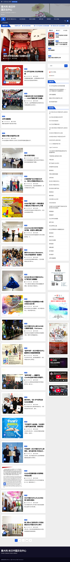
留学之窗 (41, 19)
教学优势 (51, 195)
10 (27, 540)
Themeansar (20, 559)
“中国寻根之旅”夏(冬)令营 (55, 156)
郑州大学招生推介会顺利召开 (16, 56)
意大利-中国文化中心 (11, 19)
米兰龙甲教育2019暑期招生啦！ (57, 229)
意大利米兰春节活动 (54, 188)
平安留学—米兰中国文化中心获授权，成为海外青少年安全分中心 (34, 451)
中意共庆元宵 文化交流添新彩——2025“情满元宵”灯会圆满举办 (61, 44)
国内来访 (51, 170)
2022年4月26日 (6, 121)
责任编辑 (15, 58)
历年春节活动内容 (53, 166)
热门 (59, 30)
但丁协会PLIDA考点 (54, 163)
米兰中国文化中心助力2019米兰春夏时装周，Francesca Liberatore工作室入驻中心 (33, 328)
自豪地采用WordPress (5, 559)
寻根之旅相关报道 (53, 174)
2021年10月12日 (29, 158)
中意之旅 (51, 159)
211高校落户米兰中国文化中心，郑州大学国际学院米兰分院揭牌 (34, 181)
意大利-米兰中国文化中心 (13, 550)
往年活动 (51, 177)
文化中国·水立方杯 (53, 199)
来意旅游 (51, 211)
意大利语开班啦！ (30, 155)
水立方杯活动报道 (53, 218)
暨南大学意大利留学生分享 (54, 57)
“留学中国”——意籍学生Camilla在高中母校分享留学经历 (34, 377)
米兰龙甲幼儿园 (53, 225)
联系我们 (49, 19)
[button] (65, 20)
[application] (58, 363)
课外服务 (51, 243)
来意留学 (51, 215)
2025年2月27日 (29, 76)
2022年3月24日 (6, 138)
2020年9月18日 (29, 183)
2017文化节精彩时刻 (54, 124)
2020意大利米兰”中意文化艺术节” (57, 136)
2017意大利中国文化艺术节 (56, 117)
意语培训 (51, 192)
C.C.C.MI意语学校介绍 (54, 143)
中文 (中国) (56, 19)
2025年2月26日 (29, 100)
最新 (52, 30)
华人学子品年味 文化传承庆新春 (57, 85)
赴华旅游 (51, 251)
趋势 (66, 30)
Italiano (5, 22)
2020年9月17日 (29, 380)
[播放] (51, 380)
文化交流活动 (22, 19)
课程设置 (51, 247)
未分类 (57, 33)
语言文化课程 (32, 19)
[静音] (63, 380)
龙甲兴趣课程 (51, 50)
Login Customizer (53, 147)
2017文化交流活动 (53, 120)
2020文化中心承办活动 (54, 140)
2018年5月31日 (8, 58)
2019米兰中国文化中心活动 (56, 133)
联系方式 (51, 236)
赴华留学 (5, 53)
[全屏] (65, 380)
